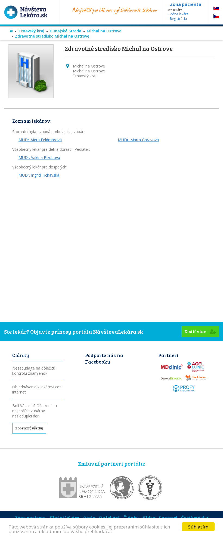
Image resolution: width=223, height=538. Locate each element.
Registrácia (178, 18)
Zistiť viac (195, 331)
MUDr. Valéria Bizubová (39, 157)
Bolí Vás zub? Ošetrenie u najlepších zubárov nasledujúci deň (34, 411)
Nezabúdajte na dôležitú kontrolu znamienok (33, 370)
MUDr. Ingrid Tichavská (38, 175)
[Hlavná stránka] (11, 30)
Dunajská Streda (65, 30)
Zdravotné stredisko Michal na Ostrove (52, 36)
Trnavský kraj (31, 30)
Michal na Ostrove (104, 30)
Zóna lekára (179, 14)
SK (216, 8)
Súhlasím (198, 527)
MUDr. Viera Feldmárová (40, 139)
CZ (216, 16)
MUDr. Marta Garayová (138, 139)
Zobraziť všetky (29, 428)
